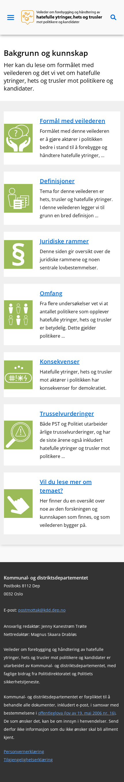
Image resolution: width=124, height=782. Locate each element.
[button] (11, 17)
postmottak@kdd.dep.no (41, 610)
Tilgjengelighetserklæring (28, 759)
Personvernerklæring (24, 751)
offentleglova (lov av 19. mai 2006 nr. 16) (76, 713)
